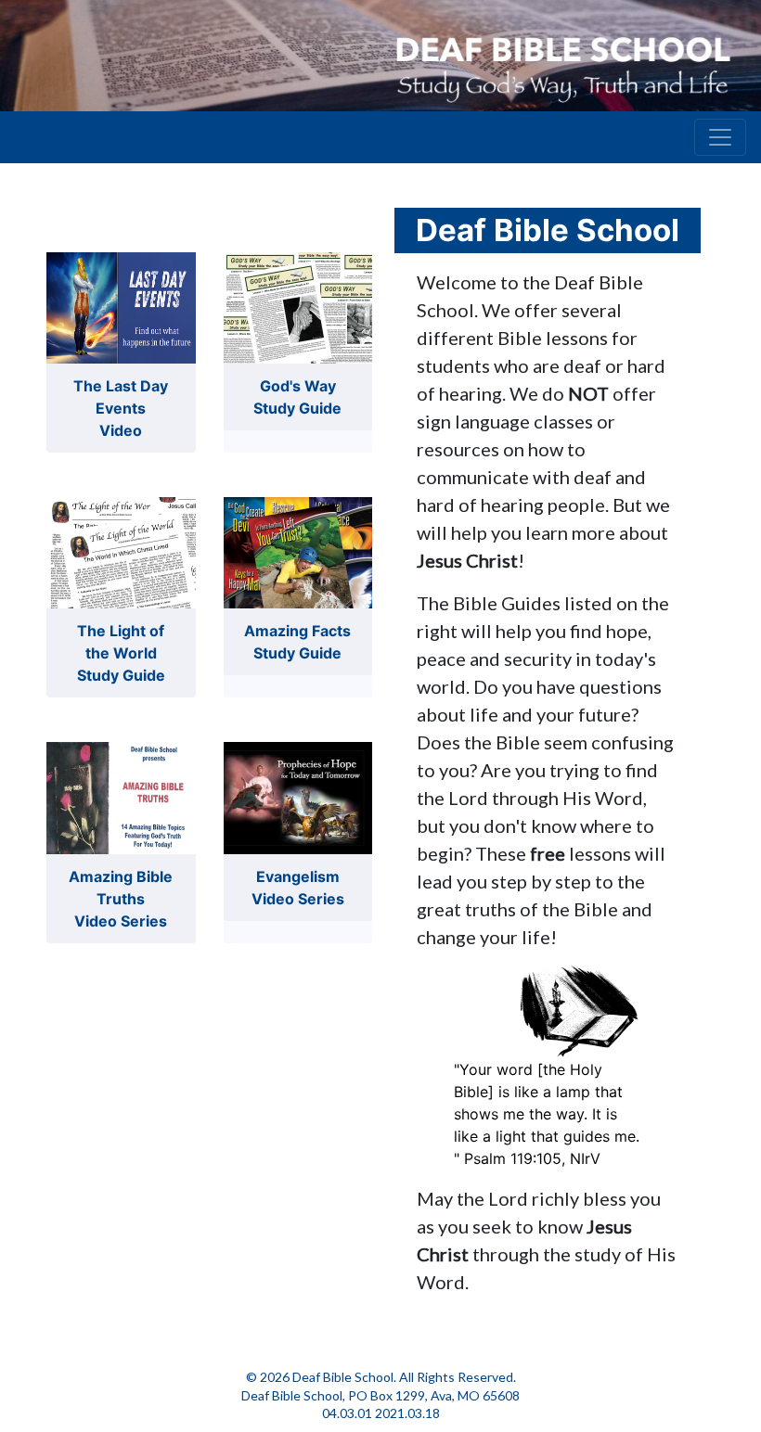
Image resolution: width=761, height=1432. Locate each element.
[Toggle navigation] (720, 137)
